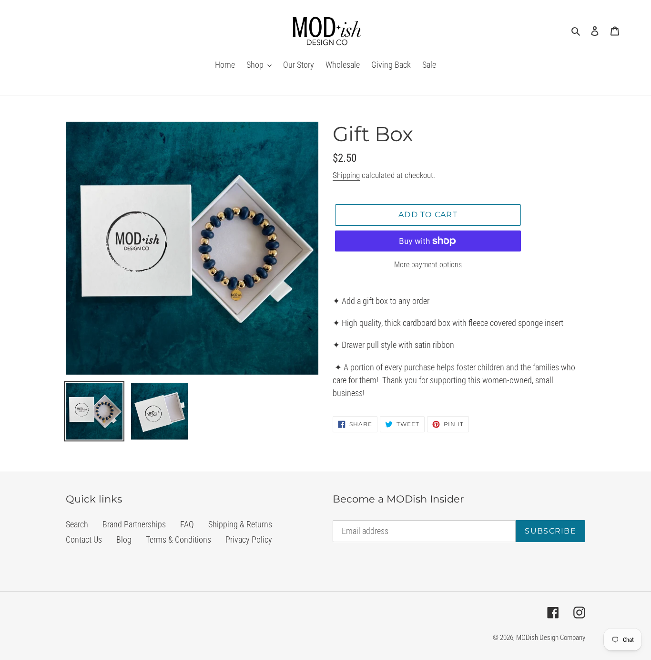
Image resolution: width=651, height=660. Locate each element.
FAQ (187, 524)
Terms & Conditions (178, 539)
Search (77, 524)
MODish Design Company (550, 637)
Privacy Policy (248, 539)
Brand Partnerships (134, 524)
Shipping (346, 175)
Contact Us (84, 539)
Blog (124, 539)
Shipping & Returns (240, 524)
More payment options (428, 264)
